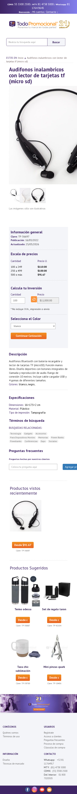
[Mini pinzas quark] (57, 648)
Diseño (6, 759)
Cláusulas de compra (54, 747)
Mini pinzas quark (54, 667)
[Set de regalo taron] (57, 590)
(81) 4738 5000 (58, 767)
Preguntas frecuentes (54, 740)
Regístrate (49, 732)
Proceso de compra (53, 743)
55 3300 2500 (22, 4)
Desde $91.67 (22, 545)
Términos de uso (11, 736)
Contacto (51, 12)
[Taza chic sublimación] (25, 648)
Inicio (20, 57)
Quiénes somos (10, 732)
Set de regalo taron (54, 609)
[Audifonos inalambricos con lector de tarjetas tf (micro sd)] (25, 515)
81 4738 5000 (46, 4)
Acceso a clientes (52, 736)
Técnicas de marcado (13, 763)
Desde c (23, 620)
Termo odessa (23, 609)
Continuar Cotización (29, 335)
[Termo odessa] (25, 590)
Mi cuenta (38, 12)
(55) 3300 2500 (59, 771)
